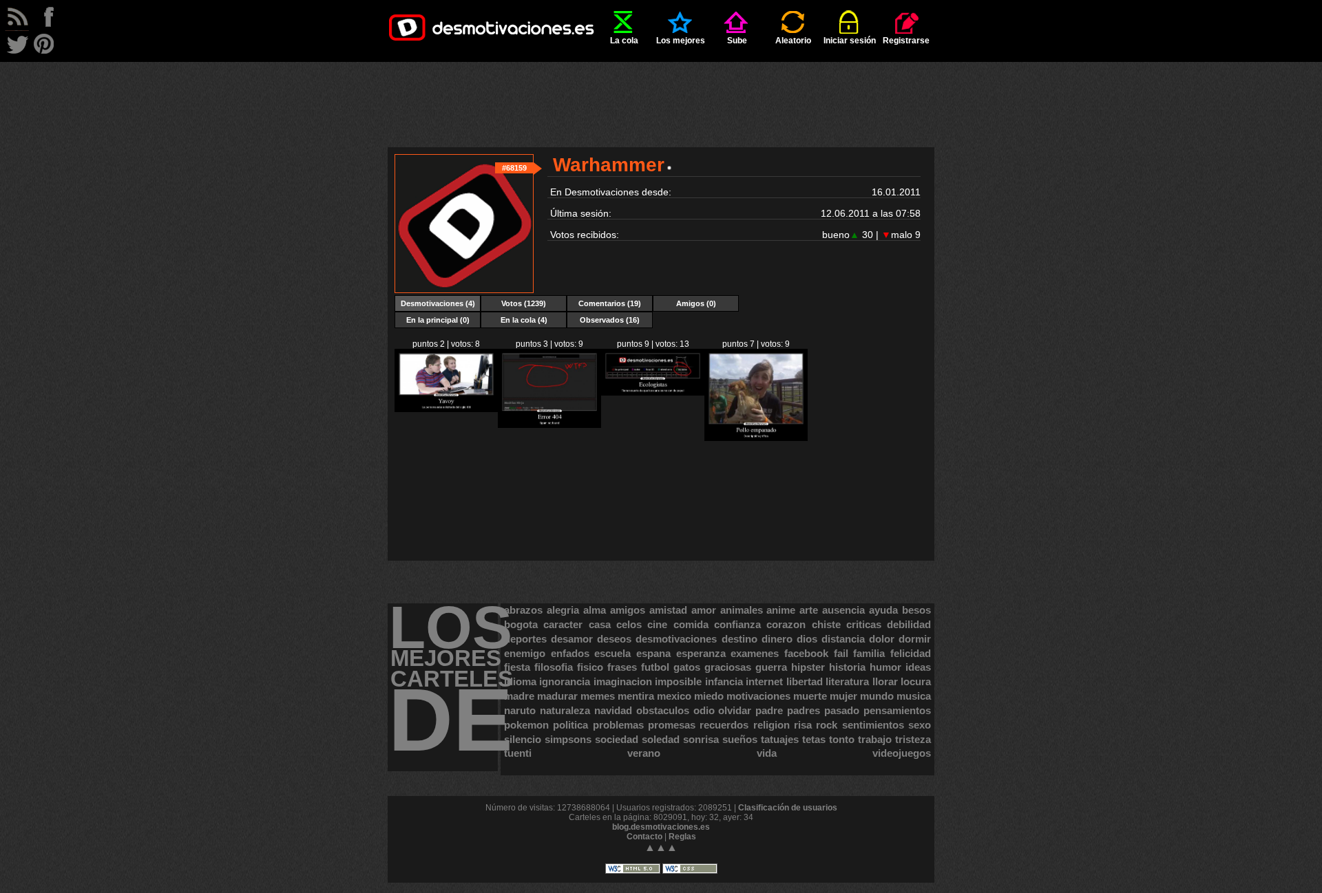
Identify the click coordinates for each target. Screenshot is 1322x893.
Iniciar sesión (849, 40)
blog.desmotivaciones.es (661, 827)
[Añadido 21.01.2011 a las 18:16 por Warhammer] (652, 393)
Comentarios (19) (609, 303)
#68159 (514, 168)
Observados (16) (610, 320)
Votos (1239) (523, 303)
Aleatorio (793, 40)
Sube (737, 40)
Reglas (682, 836)
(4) (438, 303)
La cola (624, 40)
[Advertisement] (661, 93)
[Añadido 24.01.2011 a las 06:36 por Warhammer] (549, 425)
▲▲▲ (661, 847)
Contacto (644, 836)
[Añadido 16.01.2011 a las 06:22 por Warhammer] (756, 438)
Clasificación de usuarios (787, 808)
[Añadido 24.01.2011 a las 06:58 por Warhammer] (446, 409)
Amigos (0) (696, 303)
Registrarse (906, 40)
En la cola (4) (524, 320)
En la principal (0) (438, 320)
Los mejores (680, 40)
